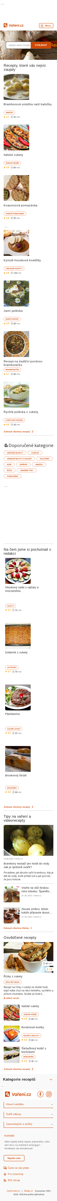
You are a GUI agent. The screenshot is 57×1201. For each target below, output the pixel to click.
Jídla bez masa (12, 982)
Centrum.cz (13, 1191)
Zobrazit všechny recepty (17, 431)
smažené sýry (26, 470)
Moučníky (12, 788)
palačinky (44, 458)
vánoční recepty (15, 453)
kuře (9, 464)
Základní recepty (14, 268)
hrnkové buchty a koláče (19, 458)
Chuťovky (11, 667)
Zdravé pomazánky (15, 213)
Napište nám (14, 1158)
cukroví (35, 453)
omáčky (39, 464)
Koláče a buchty (31, 1035)
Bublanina (28, 1056)
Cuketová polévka (14, 420)
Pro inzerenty (15, 1174)
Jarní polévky (12, 319)
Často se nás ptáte (18, 1168)
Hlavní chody (13, 729)
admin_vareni (12, 998)
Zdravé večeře (12, 163)
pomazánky (12, 476)
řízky (9, 470)
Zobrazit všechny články (16, 928)
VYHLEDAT (41, 45)
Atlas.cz (28, 1191)
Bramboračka (12, 369)
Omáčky (9, 112)
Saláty (10, 606)
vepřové (23, 464)
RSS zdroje (14, 1180)
